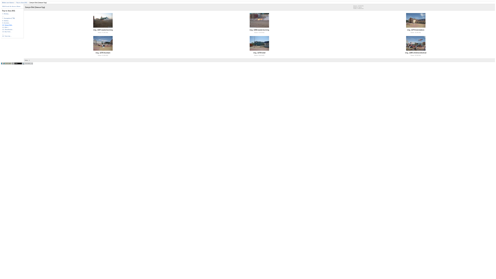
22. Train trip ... (7, 36)
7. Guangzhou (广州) (8, 18)
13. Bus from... (6, 31)
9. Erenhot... (6, 23)
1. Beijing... (5, 13)
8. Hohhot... (5, 20)
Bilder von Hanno (8, 2)
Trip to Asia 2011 (21, 2)
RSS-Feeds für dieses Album (11, 6)
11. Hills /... (5, 27)
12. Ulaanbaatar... (7, 29)
